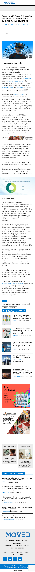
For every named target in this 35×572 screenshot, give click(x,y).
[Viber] (29, 38)
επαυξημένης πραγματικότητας (13, 284)
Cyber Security (8, 502)
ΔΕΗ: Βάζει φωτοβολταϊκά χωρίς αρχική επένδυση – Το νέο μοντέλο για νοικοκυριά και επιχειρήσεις (16, 488)
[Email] (21, 38)
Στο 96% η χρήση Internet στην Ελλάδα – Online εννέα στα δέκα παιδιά (9, 460)
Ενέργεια (16, 335)
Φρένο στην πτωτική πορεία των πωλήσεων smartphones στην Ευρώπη (17, 508)
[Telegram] (25, 38)
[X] (8, 38)
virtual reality (21, 88)
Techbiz (12, 24)
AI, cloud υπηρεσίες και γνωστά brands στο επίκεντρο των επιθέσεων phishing (17, 516)
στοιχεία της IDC (19, 95)
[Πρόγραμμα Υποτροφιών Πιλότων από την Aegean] (6, 360)
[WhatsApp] (12, 38)
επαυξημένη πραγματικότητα (11, 304)
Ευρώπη (5, 307)
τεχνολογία (13, 307)
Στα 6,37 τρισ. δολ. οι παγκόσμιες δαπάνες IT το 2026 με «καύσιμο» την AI (17, 479)
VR (9, 301)
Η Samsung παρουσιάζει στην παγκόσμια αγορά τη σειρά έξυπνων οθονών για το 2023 (25, 464)
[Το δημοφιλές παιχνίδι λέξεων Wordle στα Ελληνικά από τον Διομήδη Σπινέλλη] (6, 320)
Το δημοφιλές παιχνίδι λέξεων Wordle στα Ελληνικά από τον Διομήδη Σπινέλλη (22, 316)
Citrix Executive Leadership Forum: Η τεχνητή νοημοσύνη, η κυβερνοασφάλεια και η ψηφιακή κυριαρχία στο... (23, 344)
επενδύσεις (25, 304)
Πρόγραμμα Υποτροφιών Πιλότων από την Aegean (21, 356)
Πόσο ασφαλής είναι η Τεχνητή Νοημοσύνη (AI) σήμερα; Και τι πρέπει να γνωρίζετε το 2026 (16, 498)
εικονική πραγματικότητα (14, 81)
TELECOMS (17, 376)
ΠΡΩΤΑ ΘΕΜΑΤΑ (23, 24)
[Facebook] (4, 38)
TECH (5, 24)
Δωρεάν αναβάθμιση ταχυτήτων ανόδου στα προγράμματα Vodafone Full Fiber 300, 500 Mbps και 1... (22, 371)
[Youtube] (20, 559)
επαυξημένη (27, 79)
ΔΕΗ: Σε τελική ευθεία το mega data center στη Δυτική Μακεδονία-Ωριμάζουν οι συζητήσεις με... (23, 331)
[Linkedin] (16, 38)
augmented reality (8, 88)
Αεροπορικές (18, 359)
